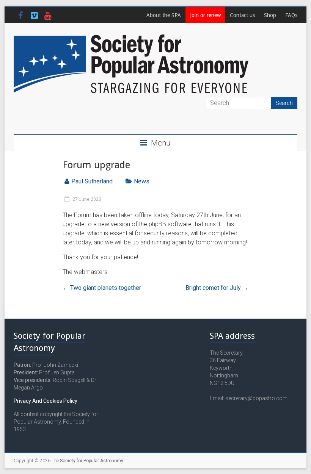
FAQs (291, 15)
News (141, 181)
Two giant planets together (102, 287)
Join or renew (205, 15)
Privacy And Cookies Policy (45, 401)
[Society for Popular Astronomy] (131, 37)
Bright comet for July (216, 287)
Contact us (242, 15)
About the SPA (163, 15)
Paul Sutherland (92, 181)
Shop (270, 15)
